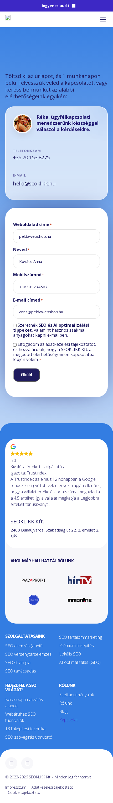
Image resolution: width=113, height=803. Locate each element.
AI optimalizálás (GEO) (80, 662)
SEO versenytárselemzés (28, 654)
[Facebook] (11, 763)
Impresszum (15, 787)
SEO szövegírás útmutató (28, 737)
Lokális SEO (70, 654)
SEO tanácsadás (20, 671)
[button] (103, 19)
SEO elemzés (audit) (24, 646)
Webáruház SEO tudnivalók (20, 717)
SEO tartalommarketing (80, 637)
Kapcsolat (68, 720)
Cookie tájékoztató (24, 792)
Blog (63, 711)
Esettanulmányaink (76, 695)
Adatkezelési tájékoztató (52, 787)
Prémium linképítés (76, 645)
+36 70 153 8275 (31, 157)
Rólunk (65, 703)
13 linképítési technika (25, 729)
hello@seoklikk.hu (34, 183)
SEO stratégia (17, 662)
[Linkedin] (27, 763)
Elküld (26, 374)
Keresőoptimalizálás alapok (24, 703)
